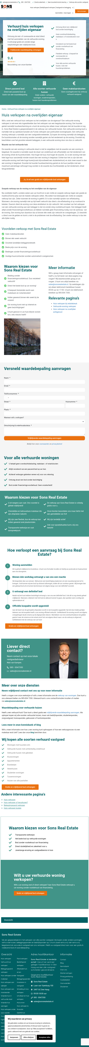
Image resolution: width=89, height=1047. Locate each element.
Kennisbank (64, 966)
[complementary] (30, 1028)
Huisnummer (71, 402)
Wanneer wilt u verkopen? (14, 418)
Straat (6, 402)
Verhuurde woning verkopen (64, 306)
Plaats (6, 410)
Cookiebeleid (65, 980)
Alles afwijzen (28, 1037)
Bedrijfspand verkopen (47, 7)
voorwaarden (44, 444)
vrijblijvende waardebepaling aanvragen (63, 712)
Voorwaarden (65, 983)
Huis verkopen (35, 7)
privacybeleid (57, 444)
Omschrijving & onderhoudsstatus (17, 426)
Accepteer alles (44, 1037)
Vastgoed (20, 975)
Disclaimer (64, 987)
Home (4, 109)
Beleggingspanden (23, 979)
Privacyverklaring (66, 976)
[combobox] (7, 398)
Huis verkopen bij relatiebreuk (65, 303)
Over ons (63, 970)
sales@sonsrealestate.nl (58, 284)
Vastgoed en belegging (63, 7)
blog (32, 732)
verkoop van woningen (67, 695)
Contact (63, 959)
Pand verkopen (22, 959)
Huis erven (21, 1003)
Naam (6, 378)
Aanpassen (14, 1037)
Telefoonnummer (11, 394)
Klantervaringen (66, 973)
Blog (62, 963)
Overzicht (8, 920)
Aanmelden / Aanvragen (63, 13)
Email (6, 386)
